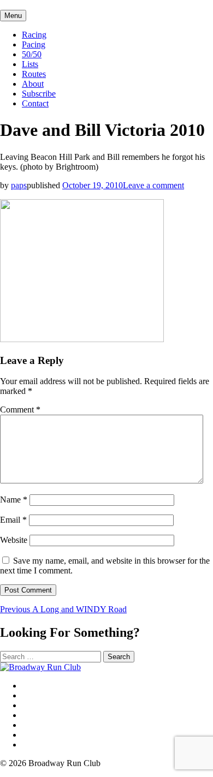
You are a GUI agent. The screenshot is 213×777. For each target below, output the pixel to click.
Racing (34, 34)
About (33, 83)
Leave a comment (153, 185)
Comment (20, 409)
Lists (30, 64)
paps (19, 185)
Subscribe (39, 93)
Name (13, 499)
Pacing (33, 44)
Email (13, 519)
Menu (13, 15)
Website (13, 540)
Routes (34, 74)
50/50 (32, 54)
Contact (35, 103)
